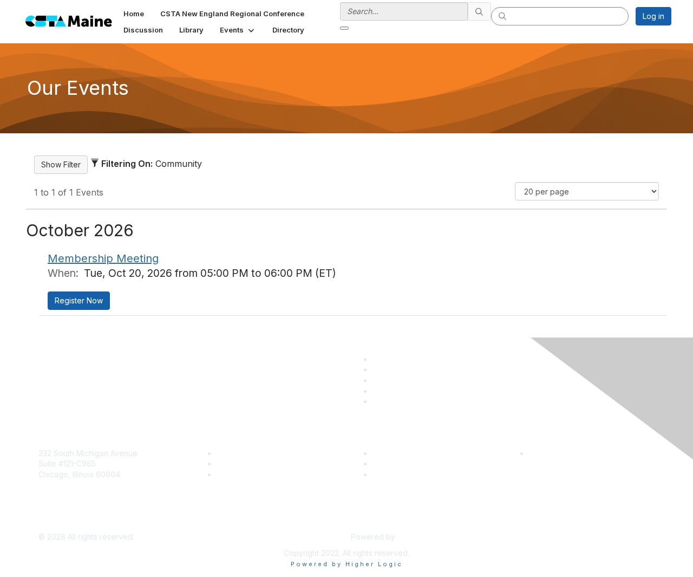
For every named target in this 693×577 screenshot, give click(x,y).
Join (224, 453)
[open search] (344, 28)
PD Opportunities (402, 463)
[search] (480, 11)
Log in (653, 16)
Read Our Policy (558, 453)
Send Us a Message (74, 521)
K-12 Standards (398, 474)
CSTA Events (395, 453)
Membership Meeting (103, 258)
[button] (238, 30)
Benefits (231, 463)
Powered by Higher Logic (347, 564)
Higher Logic (420, 536)
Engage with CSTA (250, 474)
